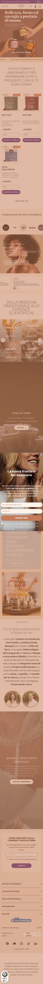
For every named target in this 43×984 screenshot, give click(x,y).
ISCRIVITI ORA (21, 517)
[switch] (5, 981)
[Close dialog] (41, 454)
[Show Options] (41, 505)
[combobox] (21, 505)
